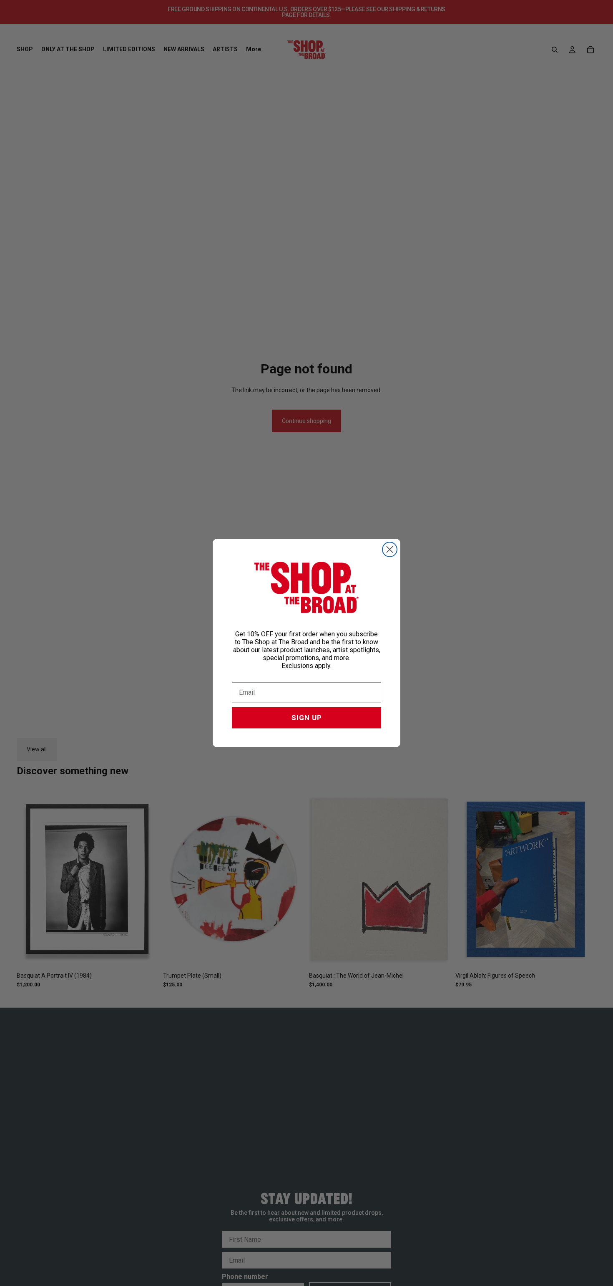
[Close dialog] (389, 549)
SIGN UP (306, 717)
